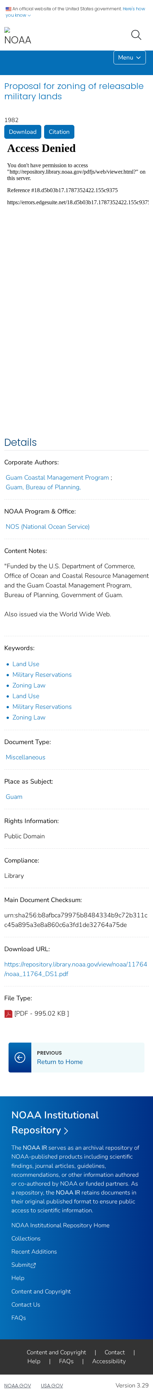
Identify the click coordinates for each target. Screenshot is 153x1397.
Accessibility (109, 1361)
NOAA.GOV (17, 1385)
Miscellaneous (26, 757)
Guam (14, 796)
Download (23, 132)
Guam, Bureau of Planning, (43, 487)
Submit (20, 1265)
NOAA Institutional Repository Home (60, 1225)
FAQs (18, 1318)
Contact (115, 1352)
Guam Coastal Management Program (57, 477)
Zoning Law (29, 685)
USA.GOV (52, 1385)
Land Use (25, 664)
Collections (26, 1238)
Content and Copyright (41, 1291)
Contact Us (25, 1305)
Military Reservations (42, 674)
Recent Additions (34, 1252)
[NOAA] (17, 37)
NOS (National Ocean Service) (48, 526)
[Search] (138, 34)
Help (18, 1278)
